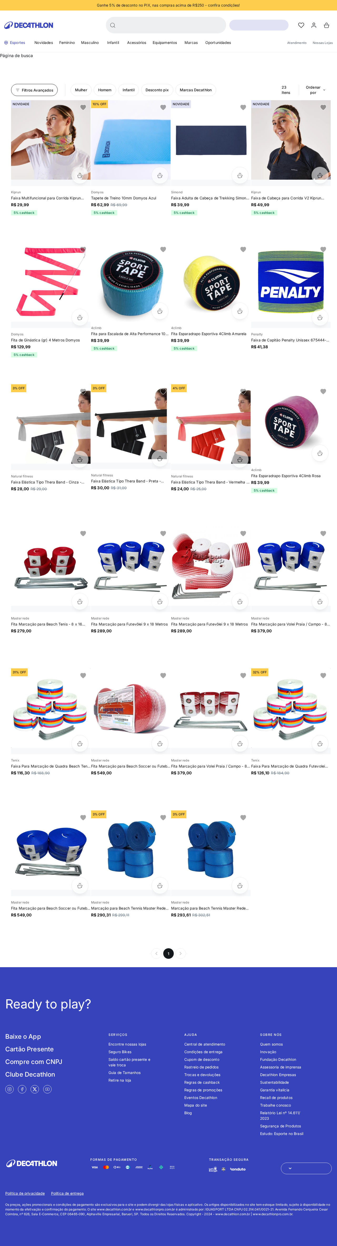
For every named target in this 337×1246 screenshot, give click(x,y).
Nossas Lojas (323, 43)
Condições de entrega (203, 1052)
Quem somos (271, 1044)
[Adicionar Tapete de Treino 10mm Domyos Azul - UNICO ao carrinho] (159, 175)
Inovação (268, 1052)
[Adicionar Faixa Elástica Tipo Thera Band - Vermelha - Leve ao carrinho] (240, 459)
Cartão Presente (29, 1049)
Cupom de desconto (201, 1059)
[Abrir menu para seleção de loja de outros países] (306, 1168)
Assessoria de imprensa (280, 1067)
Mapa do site (195, 1105)
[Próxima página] (180, 953)
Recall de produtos (276, 1097)
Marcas (191, 42)
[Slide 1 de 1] (51, 140)
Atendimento (296, 43)
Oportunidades (218, 42)
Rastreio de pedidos (201, 1067)
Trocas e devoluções (202, 1074)
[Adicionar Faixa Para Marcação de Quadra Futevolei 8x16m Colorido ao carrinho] (320, 743)
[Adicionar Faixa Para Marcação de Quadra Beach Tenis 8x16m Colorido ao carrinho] (79, 743)
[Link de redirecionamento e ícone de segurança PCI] (223, 1169)
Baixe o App (23, 1036)
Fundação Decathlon (278, 1059)
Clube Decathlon (30, 1074)
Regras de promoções (203, 1090)
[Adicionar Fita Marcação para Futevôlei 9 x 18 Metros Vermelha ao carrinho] (240, 601)
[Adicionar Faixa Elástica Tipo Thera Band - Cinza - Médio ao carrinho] (79, 459)
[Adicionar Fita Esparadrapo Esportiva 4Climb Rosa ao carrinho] (320, 453)
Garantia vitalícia (274, 1090)
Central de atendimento (204, 1044)
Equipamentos (165, 42)
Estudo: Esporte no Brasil (281, 1133)
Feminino (67, 42)
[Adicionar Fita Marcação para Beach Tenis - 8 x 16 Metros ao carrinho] (79, 601)
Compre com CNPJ (33, 1062)
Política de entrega (67, 1193)
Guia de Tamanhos (124, 1072)
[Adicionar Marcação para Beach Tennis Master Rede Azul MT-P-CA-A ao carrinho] (159, 885)
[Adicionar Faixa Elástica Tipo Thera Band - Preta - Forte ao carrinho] (159, 458)
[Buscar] (113, 25)
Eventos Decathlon (200, 1097)
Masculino (90, 42)
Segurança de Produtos (280, 1126)
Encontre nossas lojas (127, 1044)
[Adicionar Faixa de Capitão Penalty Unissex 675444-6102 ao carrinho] (320, 317)
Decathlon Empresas (278, 1074)
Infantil (113, 42)
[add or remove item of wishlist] (83, 107)
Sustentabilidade (274, 1082)
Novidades (43, 42)
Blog (188, 1113)
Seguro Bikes (119, 1052)
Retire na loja (119, 1080)
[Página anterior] (156, 953)
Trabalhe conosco (275, 1105)
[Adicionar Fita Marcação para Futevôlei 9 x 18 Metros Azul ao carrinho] (159, 601)
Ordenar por (313, 90)
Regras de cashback (202, 1082)
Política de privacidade (25, 1193)
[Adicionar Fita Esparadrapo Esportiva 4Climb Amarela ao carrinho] (240, 311)
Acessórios (136, 42)
